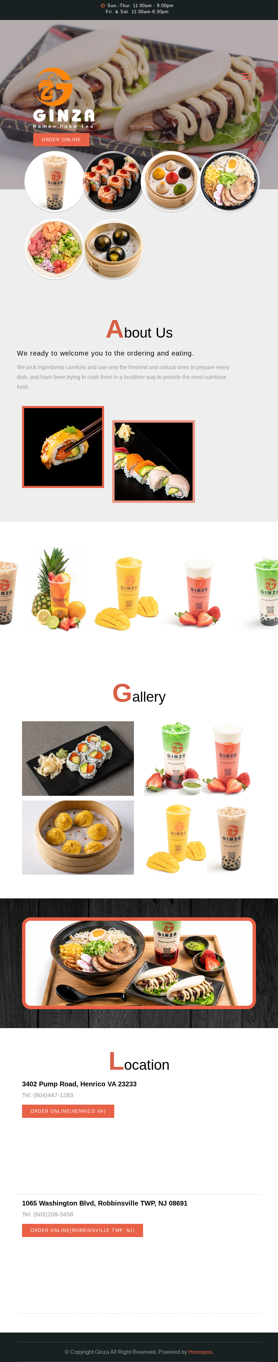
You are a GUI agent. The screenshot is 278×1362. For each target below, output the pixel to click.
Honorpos (200, 1352)
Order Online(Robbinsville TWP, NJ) (83, 1230)
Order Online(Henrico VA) (68, 1111)
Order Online (61, 139)
